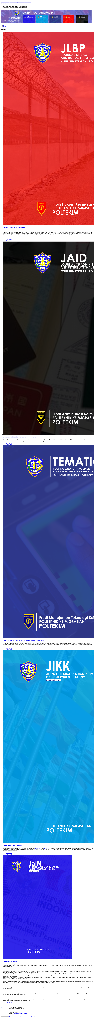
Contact (33, 1016)
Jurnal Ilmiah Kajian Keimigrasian (13, 845)
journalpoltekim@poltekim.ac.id (20, 1013)
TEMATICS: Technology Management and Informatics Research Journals (24, 640)
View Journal (9, 239)
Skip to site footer (27, 2)
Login (4, 26)
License (28, 1016)
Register (5, 25)
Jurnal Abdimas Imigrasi (10, 961)
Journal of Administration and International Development (19, 437)
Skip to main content (5, 2)
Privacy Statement (13, 1016)
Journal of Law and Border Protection (14, 227)
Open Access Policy (22, 1016)
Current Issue (9, 240)
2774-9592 (46, 848)
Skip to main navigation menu (16, 2)
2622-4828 (37, 848)
